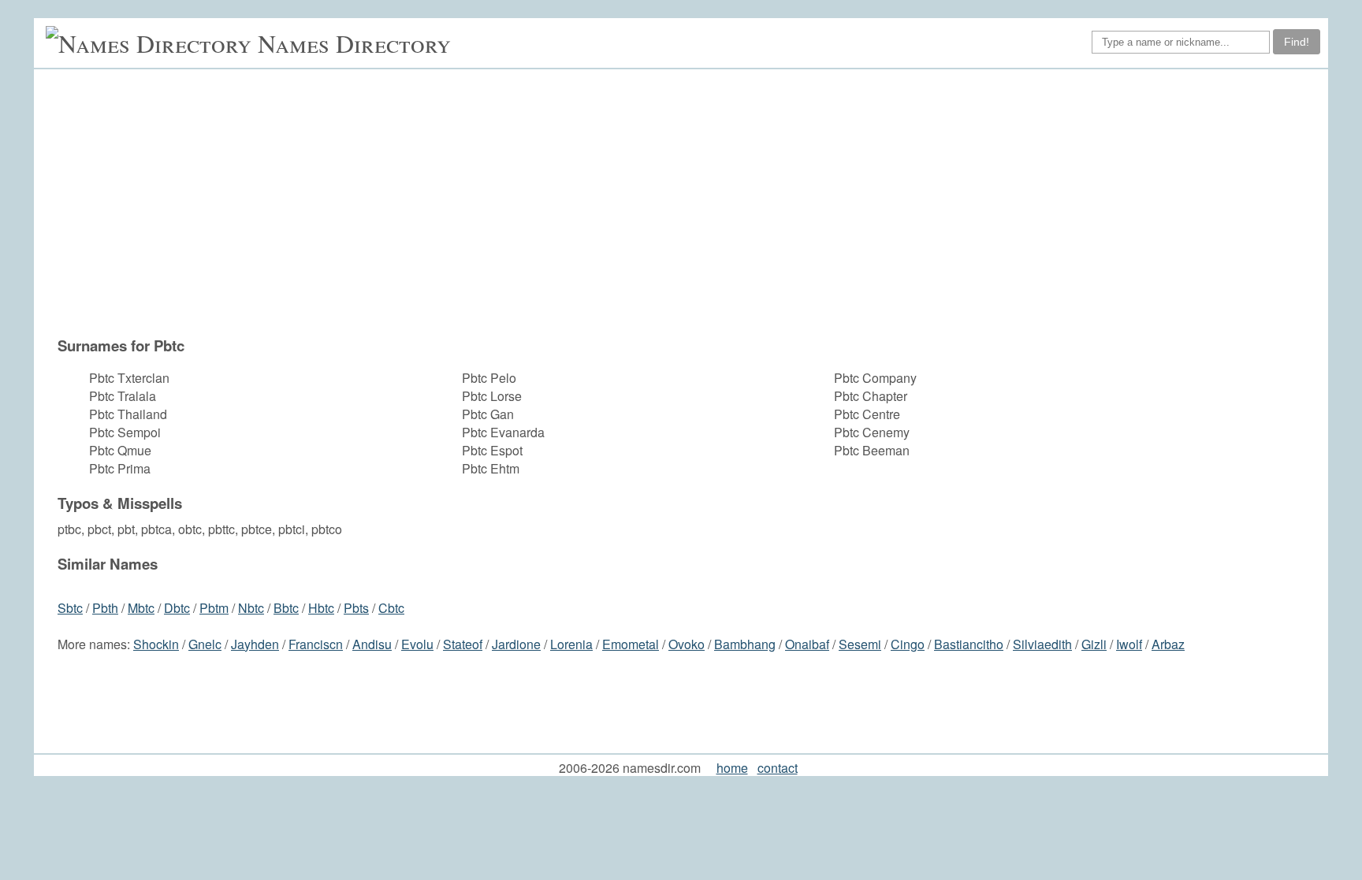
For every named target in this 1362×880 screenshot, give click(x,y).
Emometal (630, 644)
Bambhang (745, 644)
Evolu (417, 644)
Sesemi (860, 644)
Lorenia (571, 644)
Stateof (462, 644)
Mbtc (141, 608)
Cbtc (391, 608)
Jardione (516, 644)
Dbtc (177, 608)
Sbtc (70, 608)
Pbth (105, 608)
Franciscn (315, 644)
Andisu (372, 644)
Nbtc (251, 608)
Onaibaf (807, 644)
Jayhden (255, 644)
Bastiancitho (968, 644)
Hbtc (321, 608)
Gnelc (204, 644)
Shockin (156, 644)
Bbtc (286, 608)
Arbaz (1168, 644)
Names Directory (354, 43)
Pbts (356, 608)
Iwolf (1129, 644)
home (732, 768)
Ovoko (686, 644)
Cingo (908, 644)
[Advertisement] (626, 210)
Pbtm (214, 608)
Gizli (1094, 644)
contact (777, 768)
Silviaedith (1042, 644)
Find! (1296, 41)
